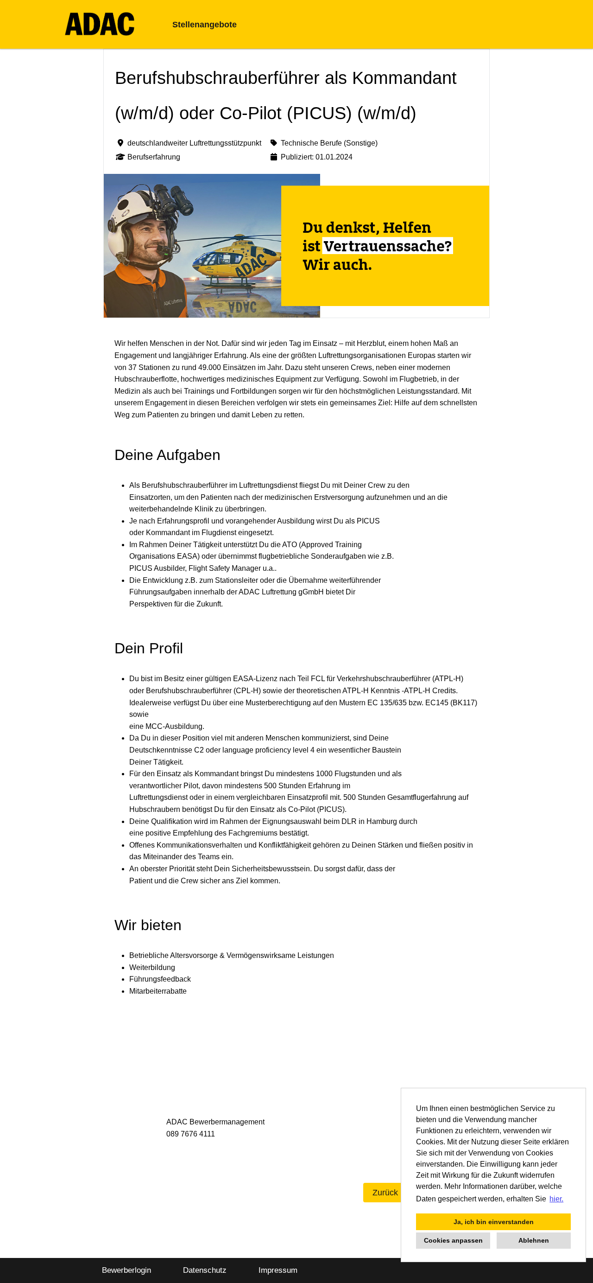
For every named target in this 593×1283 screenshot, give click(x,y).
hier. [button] (556, 1199)
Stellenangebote (204, 24)
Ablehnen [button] (533, 1240)
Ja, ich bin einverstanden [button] (494, 1222)
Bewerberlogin (126, 1270)
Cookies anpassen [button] (453, 1240)
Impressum (278, 1270)
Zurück (385, 1192)
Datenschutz (205, 1270)
